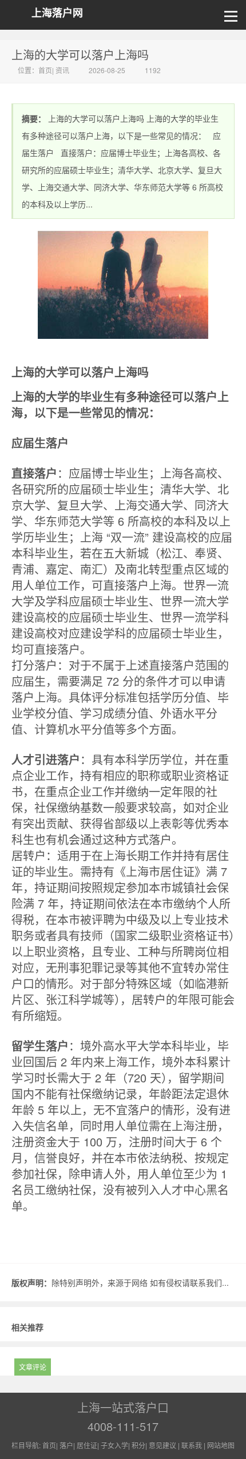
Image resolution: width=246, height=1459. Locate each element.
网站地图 (221, 1445)
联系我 (191, 1445)
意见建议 (162, 1445)
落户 (66, 1445)
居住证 (87, 1445)
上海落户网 (57, 13)
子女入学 (114, 1445)
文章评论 (32, 1367)
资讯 (62, 70)
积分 (138, 1445)
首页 (45, 70)
